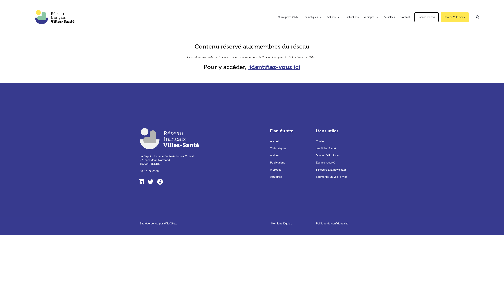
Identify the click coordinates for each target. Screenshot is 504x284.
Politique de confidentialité (332, 223)
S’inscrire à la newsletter (331, 169)
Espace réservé (426, 17)
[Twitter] (150, 182)
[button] (477, 17)
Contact (405, 17)
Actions (331, 17)
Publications (352, 17)
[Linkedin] (141, 182)
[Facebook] (160, 182)
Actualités (389, 17)
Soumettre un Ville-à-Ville (331, 176)
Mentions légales (281, 223)
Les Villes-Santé (326, 148)
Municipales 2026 (288, 17)
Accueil (274, 141)
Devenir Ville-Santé (455, 17)
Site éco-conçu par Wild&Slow (158, 223)
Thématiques (310, 17)
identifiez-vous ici (274, 67)
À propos (369, 17)
